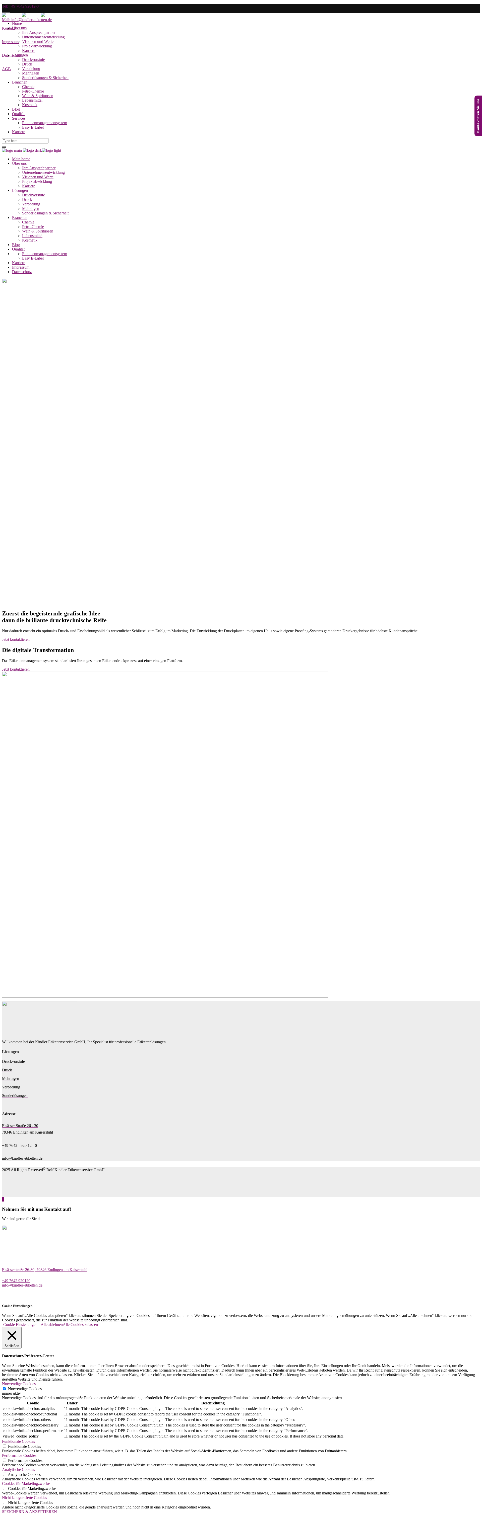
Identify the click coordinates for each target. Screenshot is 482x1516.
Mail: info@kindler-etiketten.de (27, 20)
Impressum (10, 42)
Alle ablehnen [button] (52, 1324)
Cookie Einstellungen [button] (20, 1324)
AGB (6, 69)
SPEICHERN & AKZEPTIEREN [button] (29, 1511)
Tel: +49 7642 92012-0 (20, 6)
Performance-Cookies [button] (19, 1455)
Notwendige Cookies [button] (19, 1384)
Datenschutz (12, 55)
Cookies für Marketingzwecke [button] (26, 1483)
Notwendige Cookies (25, 1389)
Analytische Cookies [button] (18, 1469)
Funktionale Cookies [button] (18, 1441)
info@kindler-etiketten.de (22, 1285)
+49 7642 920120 (16, 1281)
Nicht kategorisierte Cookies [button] (24, 1497)
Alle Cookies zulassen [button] (80, 1324)
